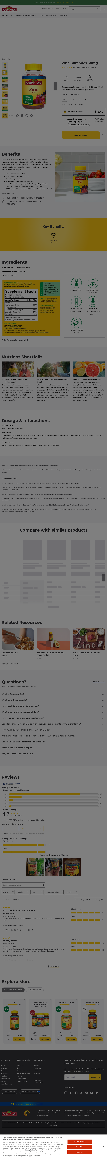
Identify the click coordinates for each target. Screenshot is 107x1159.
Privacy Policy (30, 1150)
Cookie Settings (79, 1141)
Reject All (79, 1147)
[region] (53, 1146)
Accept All (79, 1152)
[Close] (103, 1146)
